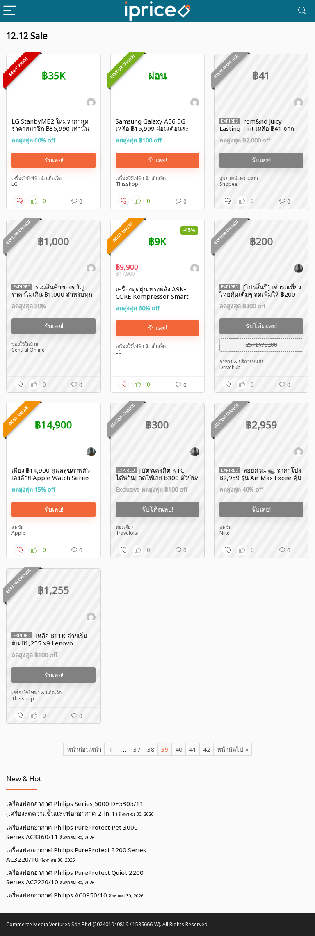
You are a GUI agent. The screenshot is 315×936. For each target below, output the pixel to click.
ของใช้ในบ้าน (25, 344)
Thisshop (127, 184)
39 (165, 749)
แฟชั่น (17, 527)
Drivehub (230, 367)
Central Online (28, 349)
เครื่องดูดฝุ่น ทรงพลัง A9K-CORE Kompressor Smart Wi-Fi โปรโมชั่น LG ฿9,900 (152, 296)
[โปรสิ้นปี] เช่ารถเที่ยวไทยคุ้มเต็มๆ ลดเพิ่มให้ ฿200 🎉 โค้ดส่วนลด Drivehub (260, 294)
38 (151, 749)
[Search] (302, 11)
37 (137, 749)
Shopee (228, 184)
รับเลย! (53, 160)
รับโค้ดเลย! (261, 325)
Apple (18, 532)
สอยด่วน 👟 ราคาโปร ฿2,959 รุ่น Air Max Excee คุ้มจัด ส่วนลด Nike (260, 477)
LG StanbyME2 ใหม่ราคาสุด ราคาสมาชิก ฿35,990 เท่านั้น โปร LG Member (50, 128)
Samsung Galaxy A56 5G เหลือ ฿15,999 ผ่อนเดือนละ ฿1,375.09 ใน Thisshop (152, 128)
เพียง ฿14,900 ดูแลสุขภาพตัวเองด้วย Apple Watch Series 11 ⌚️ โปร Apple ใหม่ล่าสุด (50, 477)
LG (14, 184)
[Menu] (10, 11)
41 (192, 749)
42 (206, 749)
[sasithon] (91, 103)
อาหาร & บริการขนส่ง (241, 361)
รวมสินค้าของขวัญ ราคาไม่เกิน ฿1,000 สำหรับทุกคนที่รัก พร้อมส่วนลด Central (51, 294)
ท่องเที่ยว (124, 527)
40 (179, 749)
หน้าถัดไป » (233, 749)
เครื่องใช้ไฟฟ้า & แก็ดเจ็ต (36, 178)
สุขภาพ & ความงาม (238, 178)
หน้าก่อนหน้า (84, 749)
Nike (224, 532)
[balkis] (298, 269)
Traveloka (127, 532)
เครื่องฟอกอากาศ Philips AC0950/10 (56, 895)
